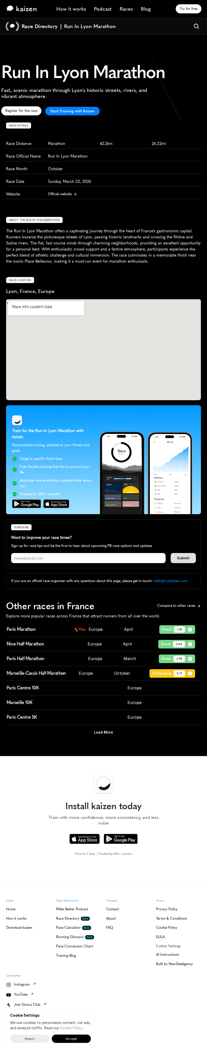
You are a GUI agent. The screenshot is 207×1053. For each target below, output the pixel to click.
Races (126, 9)
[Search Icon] (196, 26)
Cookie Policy (71, 1028)
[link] (23, 8)
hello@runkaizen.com (171, 581)
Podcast (103, 9)
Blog (146, 9)
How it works (71, 9)
